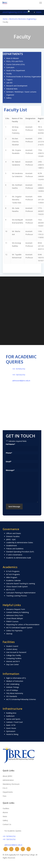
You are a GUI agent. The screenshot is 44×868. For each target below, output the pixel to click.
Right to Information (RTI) (16, 678)
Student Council (12, 646)
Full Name (10, 444)
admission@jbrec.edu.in (21, 380)
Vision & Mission (12, 58)
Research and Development (16, 86)
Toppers (9, 79)
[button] (40, 3)
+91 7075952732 (18, 369)
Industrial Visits (11, 89)
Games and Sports (13, 719)
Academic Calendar (13, 580)
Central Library (11, 649)
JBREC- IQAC (11, 539)
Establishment (11, 545)
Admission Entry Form (14, 615)
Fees (4, 796)
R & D (5, 788)
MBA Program (11, 577)
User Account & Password (16, 652)
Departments (8, 792)
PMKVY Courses (12, 621)
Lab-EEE (9, 83)
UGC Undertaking (12, 684)
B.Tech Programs (12, 571)
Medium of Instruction (14, 681)
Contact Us (7, 824)
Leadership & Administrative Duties (19, 542)
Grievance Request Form (15, 609)
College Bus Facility (13, 655)
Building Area (11, 713)
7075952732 (21, 316)
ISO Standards (11, 696)
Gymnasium (10, 731)
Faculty (9, 73)
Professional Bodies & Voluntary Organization (23, 76)
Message (10, 470)
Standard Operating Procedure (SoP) (20, 552)
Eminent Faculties (13, 536)
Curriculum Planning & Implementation (21, 593)
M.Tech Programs (13, 574)
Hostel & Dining (12, 734)
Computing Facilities (13, 658)
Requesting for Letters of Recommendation (22, 624)
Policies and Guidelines (14, 548)
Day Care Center (12, 664)
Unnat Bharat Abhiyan (14, 618)
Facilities (6, 808)
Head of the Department (15, 70)
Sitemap (9, 634)
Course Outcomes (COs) (15, 64)
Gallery (8, 98)
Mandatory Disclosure (11, 784)
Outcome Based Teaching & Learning (20, 583)
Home (5, 19)
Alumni (5, 812)
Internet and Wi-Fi (13, 661)
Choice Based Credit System (17, 586)
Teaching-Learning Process (16, 596)
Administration (8, 780)
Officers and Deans (13, 533)
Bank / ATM (10, 725)
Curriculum (10, 67)
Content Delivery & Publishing (17, 612)
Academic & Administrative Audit (18, 558)
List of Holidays (12, 690)
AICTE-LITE (10, 589)
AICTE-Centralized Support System (19, 627)
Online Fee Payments (14, 630)
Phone (9, 453)
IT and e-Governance (14, 555)
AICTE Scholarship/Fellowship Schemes (21, 699)
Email (8, 461)
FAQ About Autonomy (14, 693)
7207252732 (17, 321)
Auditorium (10, 716)
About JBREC (7, 776)
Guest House (11, 728)
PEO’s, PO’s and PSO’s (14, 61)
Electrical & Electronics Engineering (22, 19)
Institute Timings (12, 687)
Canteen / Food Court (14, 722)
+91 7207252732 (18, 375)
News (5, 816)
